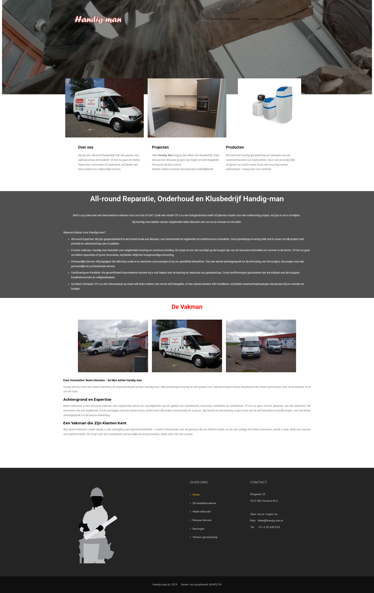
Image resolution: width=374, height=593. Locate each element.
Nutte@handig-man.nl (270, 520)
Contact (298, 18)
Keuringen (198, 528)
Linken (253, 18)
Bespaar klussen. (202, 520)
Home (196, 494)
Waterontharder (202, 511)
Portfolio (274, 18)
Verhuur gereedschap (205, 537)
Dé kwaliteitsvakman (222, 18)
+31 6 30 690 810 (269, 527)
